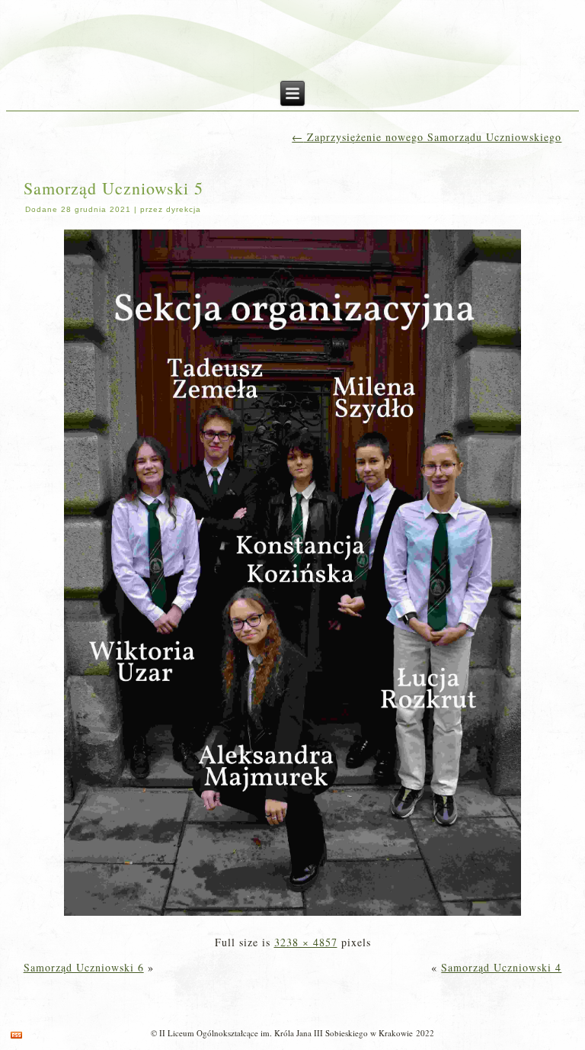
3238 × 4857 (305, 942)
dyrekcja (183, 209)
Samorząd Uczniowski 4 (501, 967)
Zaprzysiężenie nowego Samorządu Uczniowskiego (426, 137)
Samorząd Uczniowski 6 (84, 967)
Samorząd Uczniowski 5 (113, 188)
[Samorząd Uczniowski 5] (292, 917)
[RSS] (16, 1035)
